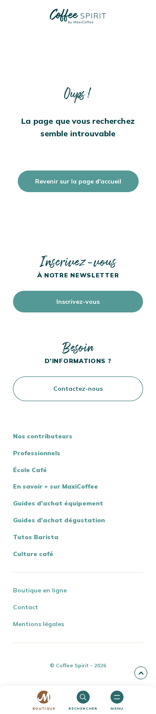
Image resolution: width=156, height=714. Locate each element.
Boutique (43, 708)
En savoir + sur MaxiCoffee (55, 486)
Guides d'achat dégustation (59, 520)
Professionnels (36, 453)
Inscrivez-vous (78, 302)
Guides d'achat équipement (58, 503)
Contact (25, 607)
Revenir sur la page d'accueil (78, 181)
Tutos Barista (35, 537)
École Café (30, 470)
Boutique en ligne (40, 590)
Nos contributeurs (42, 436)
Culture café (33, 554)
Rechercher (83, 708)
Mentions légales (38, 624)
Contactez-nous (78, 388)
